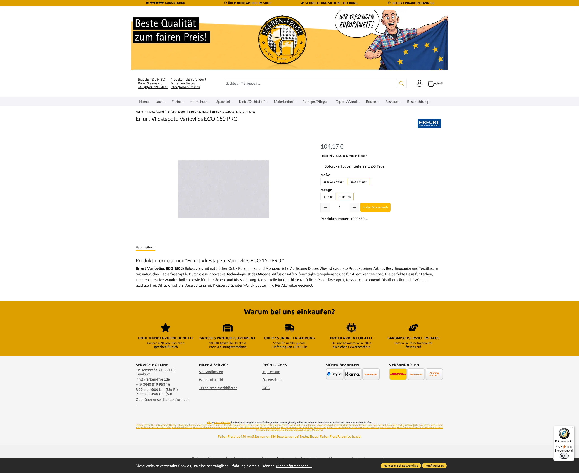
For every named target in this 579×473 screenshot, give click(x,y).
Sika (209, 422)
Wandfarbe (413, 425)
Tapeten (291, 427)
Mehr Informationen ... (294, 466)
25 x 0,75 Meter (333, 181)
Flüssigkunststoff (160, 425)
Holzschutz (343, 425)
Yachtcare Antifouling (338, 427)
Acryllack (332, 425)
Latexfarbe (425, 425)
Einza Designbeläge (270, 427)
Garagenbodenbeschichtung (204, 425)
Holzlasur (146, 427)
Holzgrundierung (298, 425)
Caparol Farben (222, 422)
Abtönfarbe (437, 425)
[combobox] (310, 83)
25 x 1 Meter (359, 181)
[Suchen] (401, 83)
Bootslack (232, 427)
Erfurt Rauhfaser (304, 427)
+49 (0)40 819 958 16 (153, 87)
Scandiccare (320, 427)
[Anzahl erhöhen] (354, 207)
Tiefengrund (373, 425)
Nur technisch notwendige (401, 465)
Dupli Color (387, 425)
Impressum (271, 372)
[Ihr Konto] (419, 83)
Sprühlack (237, 425)
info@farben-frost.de (185, 87)
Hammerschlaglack (317, 425)
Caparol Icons (427, 427)
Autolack (397, 425)
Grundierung (249, 425)
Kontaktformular (176, 399)
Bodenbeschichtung (182, 427)
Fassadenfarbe (143, 425)
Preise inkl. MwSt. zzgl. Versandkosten (343, 155)
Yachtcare (355, 427)
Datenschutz (272, 380)
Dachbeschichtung (179, 425)
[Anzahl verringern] (325, 207)
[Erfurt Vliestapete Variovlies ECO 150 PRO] (223, 189)
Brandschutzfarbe (275, 430)
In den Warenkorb (375, 207)
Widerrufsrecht (211, 380)
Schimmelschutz (358, 425)
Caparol (242, 427)
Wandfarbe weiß (388, 427)
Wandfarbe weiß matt (408, 427)
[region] (223, 189)
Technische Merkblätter (218, 388)
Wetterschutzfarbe (161, 427)
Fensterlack (225, 425)
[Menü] (571, 428)
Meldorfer (317, 430)
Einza (284, 427)
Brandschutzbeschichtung (298, 430)
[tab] (145, 247)
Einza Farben (252, 427)
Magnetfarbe (281, 425)
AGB (266, 388)
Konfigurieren (434, 465)
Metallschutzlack (265, 425)
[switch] (564, 456)
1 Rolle (328, 196)
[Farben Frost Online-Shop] (289, 40)
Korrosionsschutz (370, 427)
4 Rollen (345, 196)
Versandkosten (211, 372)
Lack (138, 427)
